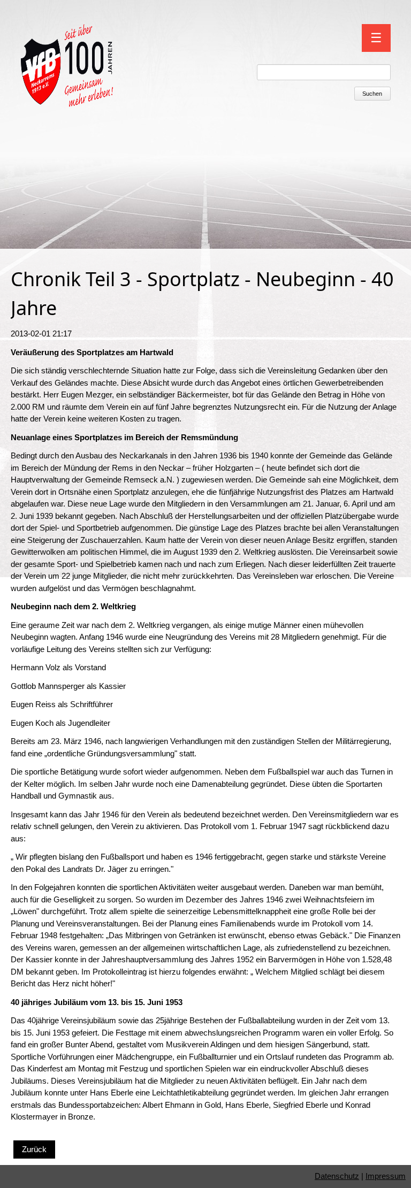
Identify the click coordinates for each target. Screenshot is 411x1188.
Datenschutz (337, 1176)
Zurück (34, 1149)
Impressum (386, 1176)
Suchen (372, 93)
